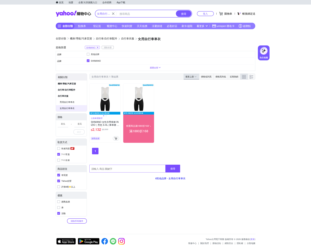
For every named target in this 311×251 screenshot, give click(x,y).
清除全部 (108, 47)
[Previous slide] (92, 99)
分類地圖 (251, 243)
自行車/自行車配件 (66, 89)
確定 (79, 131)
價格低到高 (206, 76)
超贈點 (247, 26)
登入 (205, 13)
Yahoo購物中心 (73, 14)
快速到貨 (127, 26)
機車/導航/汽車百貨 (67, 83)
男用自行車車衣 (67, 102)
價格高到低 (220, 76)
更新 (252, 239)
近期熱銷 (234, 76)
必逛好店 (172, 26)
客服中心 (192, 243)
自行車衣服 (63, 95)
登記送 (97, 26)
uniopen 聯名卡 (226, 26)
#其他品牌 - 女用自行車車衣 (170, 178)
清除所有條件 (77, 220)
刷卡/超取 (187, 26)
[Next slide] (118, 99)
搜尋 (172, 168)
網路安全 (229, 243)
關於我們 (204, 243)
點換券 (82, 26)
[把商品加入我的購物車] (116, 138)
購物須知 (217, 243)
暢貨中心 (112, 26)
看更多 (200, 26)
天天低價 (142, 26)
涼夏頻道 (157, 26)
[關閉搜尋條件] (113, 14)
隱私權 (240, 243)
